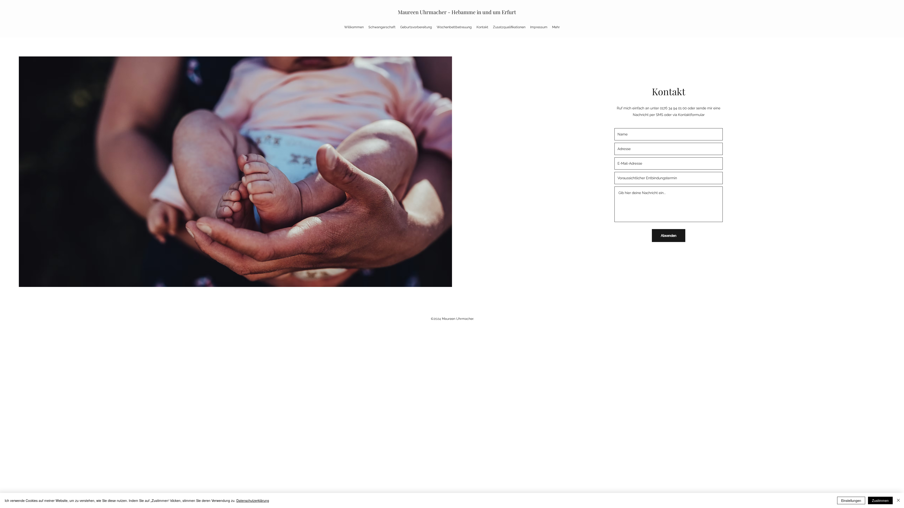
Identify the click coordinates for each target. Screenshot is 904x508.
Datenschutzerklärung (252, 500)
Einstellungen (851, 500)
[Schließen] (898, 500)
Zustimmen (880, 500)
